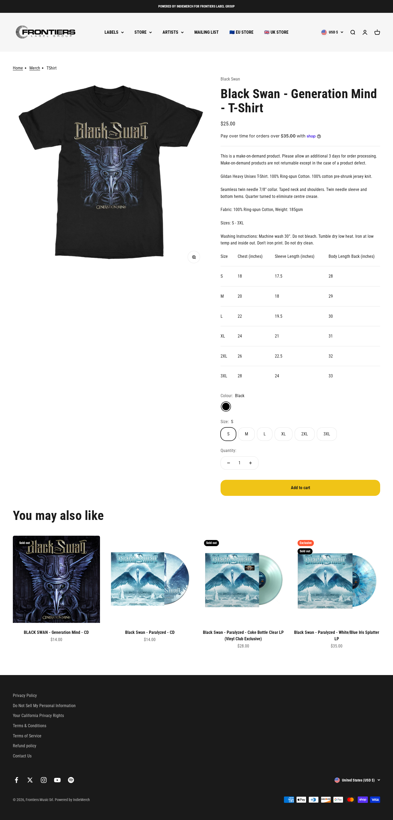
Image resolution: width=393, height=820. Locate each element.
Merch (34, 68)
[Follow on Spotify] (71, 780)
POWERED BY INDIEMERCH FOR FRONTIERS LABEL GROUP (196, 6)
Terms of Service (27, 735)
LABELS (111, 32)
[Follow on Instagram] (43, 780)
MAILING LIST (206, 32)
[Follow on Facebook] (16, 780)
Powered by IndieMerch (72, 800)
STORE (140, 32)
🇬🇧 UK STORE (276, 32)
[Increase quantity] (250, 463)
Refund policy (24, 745)
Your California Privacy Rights (38, 715)
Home (18, 68)
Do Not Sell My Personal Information (44, 705)
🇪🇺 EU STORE (241, 32)
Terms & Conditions (29, 725)
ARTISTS (170, 32)
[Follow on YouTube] (57, 780)
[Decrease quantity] (228, 463)
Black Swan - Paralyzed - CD (150, 632)
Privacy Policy (25, 695)
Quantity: (228, 450)
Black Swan (230, 79)
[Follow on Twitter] (30, 780)
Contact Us (22, 755)
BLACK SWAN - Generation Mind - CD (56, 632)
